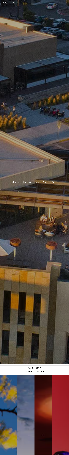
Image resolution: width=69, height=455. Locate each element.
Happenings (27, 182)
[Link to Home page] (10, 2)
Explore (54, 182)
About (37, 182)
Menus (45, 182)
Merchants (15, 182)
